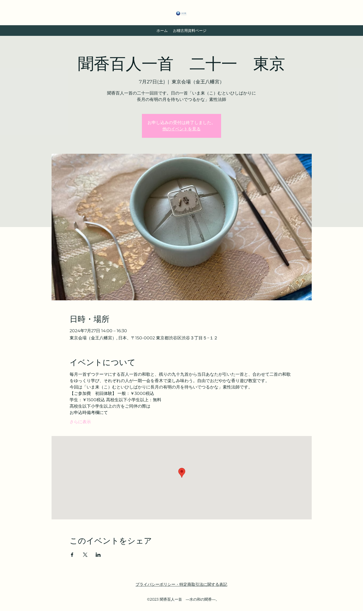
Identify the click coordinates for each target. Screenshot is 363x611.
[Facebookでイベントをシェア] (72, 555)
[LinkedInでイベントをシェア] (98, 555)
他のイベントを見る (181, 128)
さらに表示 (80, 421)
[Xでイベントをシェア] (85, 555)
